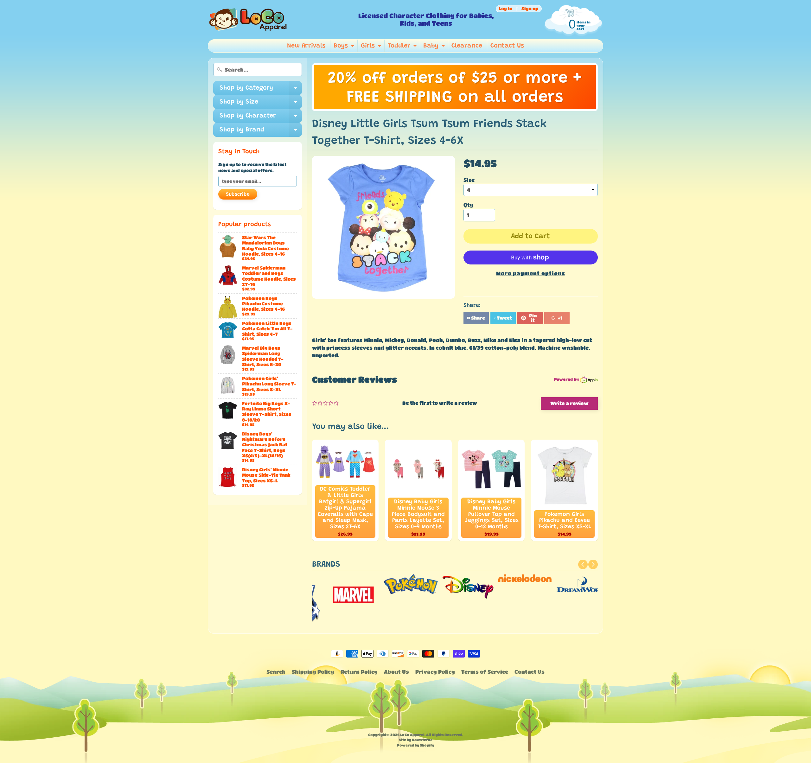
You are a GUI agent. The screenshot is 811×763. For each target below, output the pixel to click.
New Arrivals (306, 46)
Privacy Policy (435, 672)
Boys (345, 47)
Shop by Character (261, 118)
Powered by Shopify (415, 745)
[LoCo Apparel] (280, 19)
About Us (396, 672)
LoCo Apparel (412, 735)
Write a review (569, 403)
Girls (372, 47)
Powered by (566, 379)
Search (275, 672)
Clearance (466, 46)
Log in (505, 9)
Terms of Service (484, 672)
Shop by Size (261, 104)
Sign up (529, 9)
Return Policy (359, 672)
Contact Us (507, 46)
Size (469, 180)
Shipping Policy (313, 672)
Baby (434, 47)
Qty (468, 205)
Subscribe (238, 194)
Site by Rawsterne (415, 740)
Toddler (403, 47)
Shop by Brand (261, 132)
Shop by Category (261, 90)
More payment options (530, 273)
